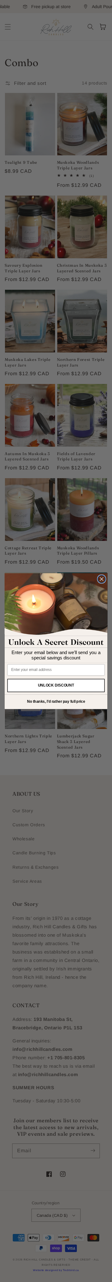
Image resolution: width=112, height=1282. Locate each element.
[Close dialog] (102, 579)
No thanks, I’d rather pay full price (56, 701)
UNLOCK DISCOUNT (56, 685)
